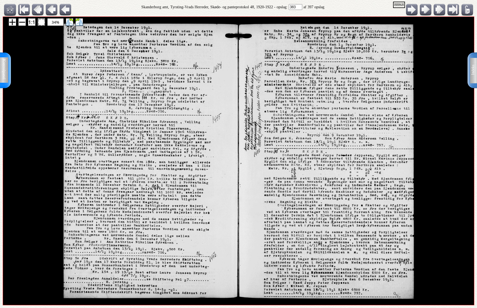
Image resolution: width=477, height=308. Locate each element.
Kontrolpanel (4, 69)
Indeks (473, 70)
